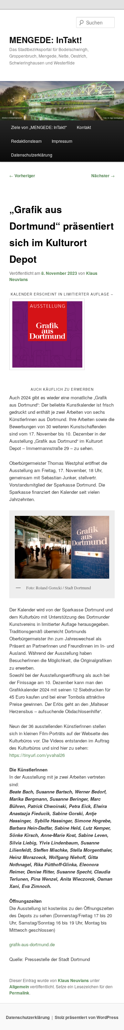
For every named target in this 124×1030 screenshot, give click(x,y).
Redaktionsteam (26, 141)
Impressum (62, 141)
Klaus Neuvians (73, 980)
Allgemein (19, 986)
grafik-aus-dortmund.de (32, 944)
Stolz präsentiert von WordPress (86, 1017)
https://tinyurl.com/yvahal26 (37, 755)
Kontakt (84, 127)
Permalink (19, 993)
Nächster (103, 175)
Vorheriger (22, 175)
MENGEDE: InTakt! (45, 40)
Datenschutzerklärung (31, 155)
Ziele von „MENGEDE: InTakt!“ (39, 127)
